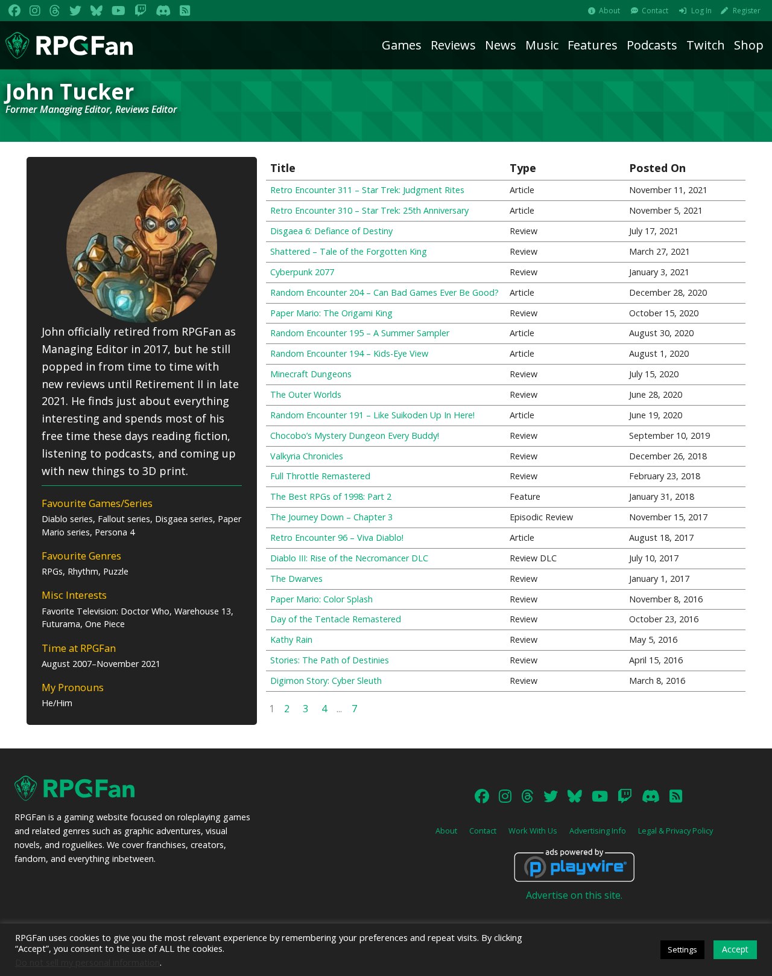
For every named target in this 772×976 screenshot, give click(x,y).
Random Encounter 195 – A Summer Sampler (359, 333)
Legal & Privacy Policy (675, 830)
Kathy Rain (291, 639)
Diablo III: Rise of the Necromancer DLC (349, 558)
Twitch (705, 45)
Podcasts (652, 45)
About (609, 10)
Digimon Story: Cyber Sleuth (326, 680)
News (500, 45)
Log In (701, 10)
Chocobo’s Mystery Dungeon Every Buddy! (354, 435)
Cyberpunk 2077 (302, 272)
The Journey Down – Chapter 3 (331, 517)
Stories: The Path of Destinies (329, 660)
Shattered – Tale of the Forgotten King (348, 251)
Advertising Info (597, 830)
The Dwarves (296, 578)
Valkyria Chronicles (306, 456)
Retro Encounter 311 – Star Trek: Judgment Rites (367, 190)
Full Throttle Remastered (320, 476)
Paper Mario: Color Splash (321, 599)
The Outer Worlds (305, 394)
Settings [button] (682, 949)
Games (402, 45)
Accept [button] (735, 949)
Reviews (453, 45)
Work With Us (532, 830)
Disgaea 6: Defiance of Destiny (331, 231)
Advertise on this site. (574, 895)
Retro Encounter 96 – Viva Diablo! (336, 537)
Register (747, 10)
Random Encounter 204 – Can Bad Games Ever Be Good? (384, 292)
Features (593, 45)
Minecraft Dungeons (311, 374)
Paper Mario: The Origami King (331, 313)
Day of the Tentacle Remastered (335, 619)
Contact (655, 10)
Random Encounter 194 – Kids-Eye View (349, 353)
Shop (749, 45)
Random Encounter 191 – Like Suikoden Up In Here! (372, 415)
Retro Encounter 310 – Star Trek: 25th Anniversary (369, 210)
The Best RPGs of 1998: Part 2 (330, 496)
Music (541, 45)
